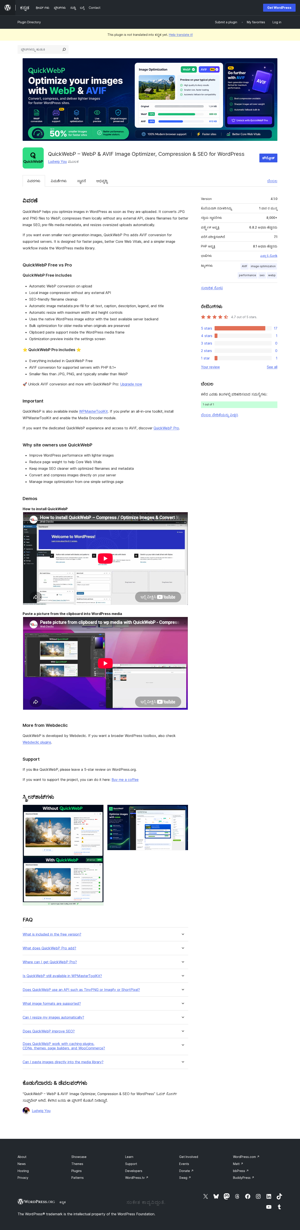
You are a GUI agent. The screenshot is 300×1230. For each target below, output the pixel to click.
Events (184, 1164)
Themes (77, 1164)
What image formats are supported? (52, 1003)
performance (247, 275)
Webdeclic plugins (37, 742)
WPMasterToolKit (93, 411)
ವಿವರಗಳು (33, 181)
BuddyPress (243, 1177)
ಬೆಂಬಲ (272, 181)
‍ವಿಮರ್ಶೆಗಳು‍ (59, 181)
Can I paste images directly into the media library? (63, 1062)
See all (272, 367)
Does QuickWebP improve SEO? (49, 1031)
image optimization (263, 266)
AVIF (244, 266)
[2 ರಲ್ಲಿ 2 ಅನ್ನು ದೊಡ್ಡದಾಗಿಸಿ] (182, 810)
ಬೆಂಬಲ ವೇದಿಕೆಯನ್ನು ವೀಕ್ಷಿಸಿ (219, 415)
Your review (210, 367)
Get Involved (188, 1157)
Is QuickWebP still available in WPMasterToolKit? (62, 976)
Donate (186, 1171)
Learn (129, 1157)
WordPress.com (246, 1157)
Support (131, 1164)
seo (262, 275)
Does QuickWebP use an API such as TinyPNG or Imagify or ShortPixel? (81, 990)
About (22, 1157)
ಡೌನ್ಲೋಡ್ (268, 158)
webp (272, 275)
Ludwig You (57, 161)
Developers (133, 1171)
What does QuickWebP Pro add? (49, 948)
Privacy (23, 1177)
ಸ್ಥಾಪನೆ (81, 181)
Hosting (23, 1171)
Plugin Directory (29, 22)
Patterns (77, 1177)
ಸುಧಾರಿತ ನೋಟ (212, 288)
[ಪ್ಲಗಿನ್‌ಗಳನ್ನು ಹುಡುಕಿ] (64, 49)
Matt (238, 1164)
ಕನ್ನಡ (63, 1202)
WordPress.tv (136, 1177)
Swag (185, 1177)
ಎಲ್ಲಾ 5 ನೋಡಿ (268, 256)
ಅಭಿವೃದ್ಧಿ (101, 181)
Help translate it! (181, 34)
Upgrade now (131, 384)
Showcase (79, 1157)
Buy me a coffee (125, 779)
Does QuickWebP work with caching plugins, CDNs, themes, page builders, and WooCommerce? (64, 1046)
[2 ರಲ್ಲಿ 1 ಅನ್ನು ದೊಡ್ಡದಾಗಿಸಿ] (98, 810)
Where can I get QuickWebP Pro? (50, 962)
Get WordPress (279, 7)
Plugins (76, 1171)
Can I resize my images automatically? (53, 1017)
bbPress (241, 1171)
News (22, 1164)
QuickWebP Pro (166, 428)
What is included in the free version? (52, 934)
